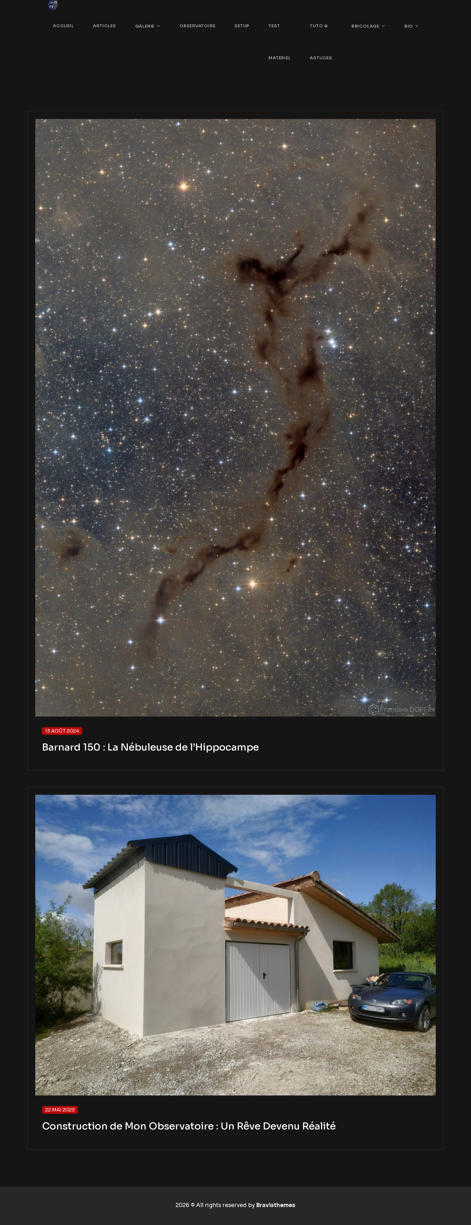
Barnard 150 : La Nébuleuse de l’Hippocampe (150, 747)
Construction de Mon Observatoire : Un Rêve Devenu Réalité (189, 1126)
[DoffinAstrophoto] (53, 5)
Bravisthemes (275, 1205)
